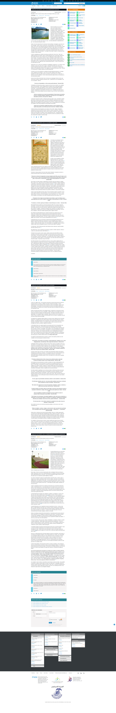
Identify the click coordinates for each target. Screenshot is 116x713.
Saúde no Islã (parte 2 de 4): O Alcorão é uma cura (40, 603)
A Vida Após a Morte (81, 40)
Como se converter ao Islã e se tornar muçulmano (76, 57)
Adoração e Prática (73, 17)
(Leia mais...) (33, 643)
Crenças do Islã (72, 15)
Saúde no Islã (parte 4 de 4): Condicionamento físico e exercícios (42, 606)
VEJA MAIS (33, 663)
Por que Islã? (72, 62)
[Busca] (78, 3)
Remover (84, 644)
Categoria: (33, 15)
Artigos (37, 15)
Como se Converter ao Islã (82, 15)
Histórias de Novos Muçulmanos (73, 20)
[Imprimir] (36, 24)
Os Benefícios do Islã (81, 12)
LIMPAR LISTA (83, 646)
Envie (50, 622)
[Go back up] (114, 624)
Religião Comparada (80, 20)
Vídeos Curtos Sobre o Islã (81, 48)
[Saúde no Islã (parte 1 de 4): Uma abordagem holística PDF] (38, 24)
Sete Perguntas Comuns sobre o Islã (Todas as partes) (77, 65)
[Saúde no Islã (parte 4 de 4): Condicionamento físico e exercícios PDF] (38, 448)
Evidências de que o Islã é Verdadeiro (73, 35)
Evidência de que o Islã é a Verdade (73, 12)
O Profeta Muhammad (80, 23)
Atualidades (72, 25)
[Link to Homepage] (34, 3)
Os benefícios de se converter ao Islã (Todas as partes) (77, 60)
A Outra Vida (81, 17)
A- (62, 12)
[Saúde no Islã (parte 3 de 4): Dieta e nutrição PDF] (38, 300)
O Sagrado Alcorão (73, 45)
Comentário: (50, 611)
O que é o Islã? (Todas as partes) (75, 54)
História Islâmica (81, 25)
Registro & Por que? (58, 3)
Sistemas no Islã (41, 15)
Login (52, 3)
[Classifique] (31, 24)
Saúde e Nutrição (47, 15)
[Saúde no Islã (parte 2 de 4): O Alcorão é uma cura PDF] (38, 137)
